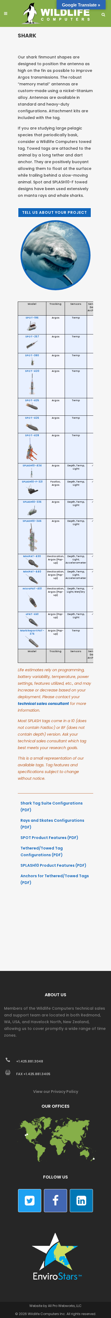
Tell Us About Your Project (54, 212)
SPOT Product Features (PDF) (49, 837)
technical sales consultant (43, 703)
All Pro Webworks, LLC (65, 1305)
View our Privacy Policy (55, 1091)
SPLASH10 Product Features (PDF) (53, 865)
